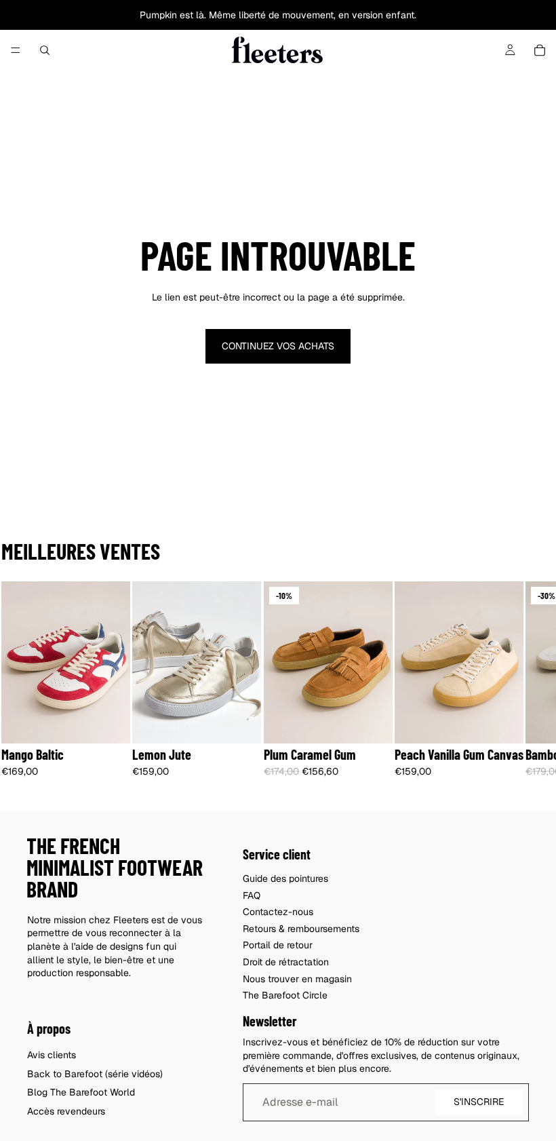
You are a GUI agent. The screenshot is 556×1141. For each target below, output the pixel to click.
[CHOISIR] (109, 722)
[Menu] (15, 50)
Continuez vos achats (278, 346)
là (200, 15)
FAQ (251, 895)
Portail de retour (278, 946)
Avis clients (51, 1055)
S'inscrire (479, 1102)
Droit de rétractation (286, 962)
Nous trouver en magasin (297, 979)
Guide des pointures (285, 878)
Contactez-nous (278, 912)
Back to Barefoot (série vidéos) (95, 1074)
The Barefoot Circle (285, 995)
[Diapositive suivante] (514, 689)
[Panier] (540, 50)
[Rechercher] (45, 50)
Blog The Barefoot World (81, 1093)
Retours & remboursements (301, 929)
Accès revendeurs (66, 1111)
